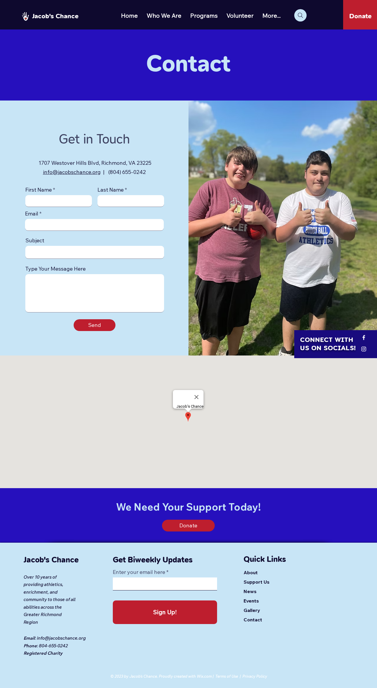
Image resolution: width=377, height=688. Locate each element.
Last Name (110, 189)
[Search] (300, 15)
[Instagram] (364, 349)
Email (31, 213)
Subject (34, 240)
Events (251, 601)
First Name (38, 189)
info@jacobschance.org (72, 172)
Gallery (252, 610)
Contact (253, 620)
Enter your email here (139, 572)
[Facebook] (364, 337)
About (251, 572)
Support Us (256, 582)
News (250, 591)
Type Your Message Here (55, 268)
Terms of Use (226, 676)
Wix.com (204, 676)
